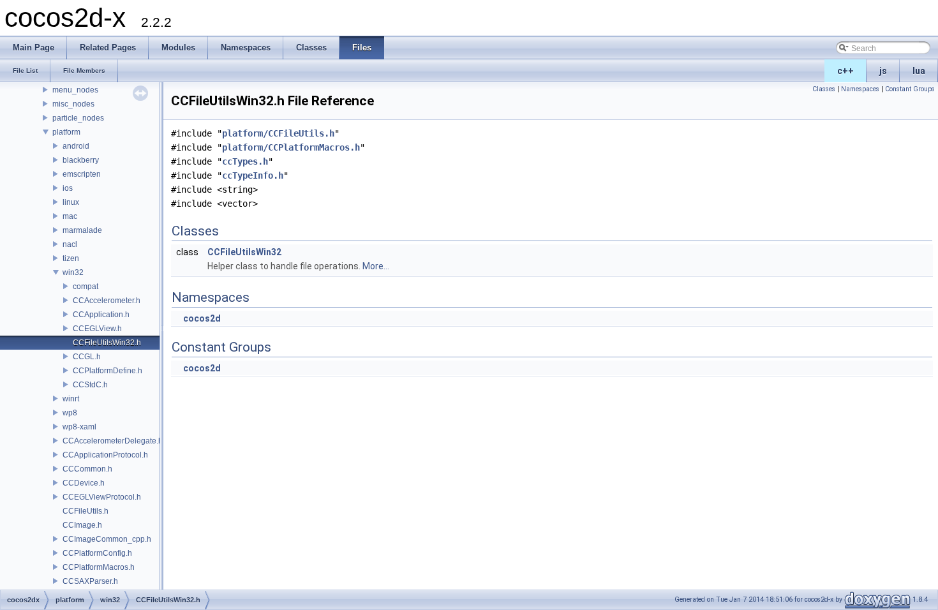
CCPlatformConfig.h (97, 553)
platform (66, 132)
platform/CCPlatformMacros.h (291, 147)
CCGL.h (87, 356)
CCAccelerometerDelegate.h (113, 440)
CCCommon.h (87, 469)
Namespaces (860, 89)
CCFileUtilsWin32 (244, 252)
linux (71, 202)
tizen (71, 258)
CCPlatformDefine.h (107, 370)
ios (68, 188)
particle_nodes (78, 118)
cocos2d (202, 318)
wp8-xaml (79, 426)
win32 (73, 272)
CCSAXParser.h (90, 581)
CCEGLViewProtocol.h (102, 497)
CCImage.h (82, 525)
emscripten (82, 174)
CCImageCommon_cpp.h (107, 539)
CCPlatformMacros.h (99, 567)
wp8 (70, 412)
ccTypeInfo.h (252, 175)
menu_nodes (75, 90)
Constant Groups (910, 89)
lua (918, 71)
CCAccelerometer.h (106, 300)
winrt (71, 398)
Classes (823, 89)
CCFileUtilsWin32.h (107, 342)
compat (85, 286)
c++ (845, 71)
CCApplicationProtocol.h (105, 454)
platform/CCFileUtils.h (278, 133)
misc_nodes (73, 104)
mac (70, 216)
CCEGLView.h (97, 328)
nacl (70, 244)
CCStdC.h (90, 384)
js (883, 71)
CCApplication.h (101, 314)
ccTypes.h (245, 161)
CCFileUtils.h (85, 511)
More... (375, 266)
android (76, 146)
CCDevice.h (84, 483)
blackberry (81, 160)
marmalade (82, 230)
